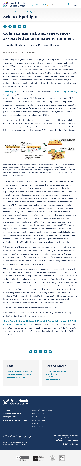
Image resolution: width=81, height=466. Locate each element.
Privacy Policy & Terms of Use (42, 410)
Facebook (5, 26)
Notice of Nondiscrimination (41, 427)
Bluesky (24, 26)
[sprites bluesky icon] (30, 436)
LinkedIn (10, 26)
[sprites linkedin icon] (15, 436)
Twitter (14, 26)
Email (19, 26)
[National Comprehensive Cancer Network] (39, 458)
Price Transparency (38, 417)
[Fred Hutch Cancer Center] (15, 402)
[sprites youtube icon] (20, 436)
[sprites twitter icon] (10, 436)
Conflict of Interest (38, 413)
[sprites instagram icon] (25, 436)
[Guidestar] (62, 458)
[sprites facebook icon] (5, 436)
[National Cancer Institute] (22, 458)
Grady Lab (11, 374)
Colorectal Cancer (24, 374)
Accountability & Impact (12, 413)
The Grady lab (10, 91)
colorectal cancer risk (16, 377)
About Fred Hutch (53, 380)
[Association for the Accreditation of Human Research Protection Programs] (52, 458)
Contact (6, 410)
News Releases (52, 374)
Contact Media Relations (56, 371)
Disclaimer (35, 423)
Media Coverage (52, 377)
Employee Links (9, 417)
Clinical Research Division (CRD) (20, 371)
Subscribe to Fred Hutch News (15, 420)
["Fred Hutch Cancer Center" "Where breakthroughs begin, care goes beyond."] (14, 4)
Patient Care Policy (38, 420)
